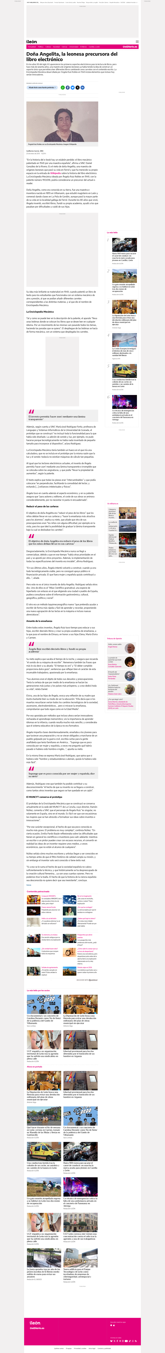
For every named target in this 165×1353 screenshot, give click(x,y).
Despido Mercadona (114, 2)
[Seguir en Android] (111, 1325)
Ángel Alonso (112, 647)
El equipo (69, 1348)
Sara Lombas (31, 1026)
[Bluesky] (73, 88)
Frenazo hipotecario (59, 2)
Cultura (48, 47)
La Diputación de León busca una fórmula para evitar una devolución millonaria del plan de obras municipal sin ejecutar (79, 1019)
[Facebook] (68, 88)
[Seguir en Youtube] (126, 1341)
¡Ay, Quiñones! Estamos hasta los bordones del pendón (114, 688)
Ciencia (64, 47)
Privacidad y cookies (80, 1348)
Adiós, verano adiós (114, 644)
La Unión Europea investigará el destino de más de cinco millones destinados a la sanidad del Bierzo (124, 351)
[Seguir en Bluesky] (111, 1341)
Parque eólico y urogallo (92, 2)
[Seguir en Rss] (136, 1341)
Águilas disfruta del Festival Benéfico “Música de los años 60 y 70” (113, 539)
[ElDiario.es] (130, 47)
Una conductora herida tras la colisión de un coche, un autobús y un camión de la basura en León (43, 1165)
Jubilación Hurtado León (132, 2)
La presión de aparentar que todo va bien (114, 660)
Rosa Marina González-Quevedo (114, 665)
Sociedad (56, 47)
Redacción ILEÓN (33, 1061)
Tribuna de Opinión (114, 638)
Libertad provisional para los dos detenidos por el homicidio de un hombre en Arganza (79, 1053)
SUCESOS (123, 2)
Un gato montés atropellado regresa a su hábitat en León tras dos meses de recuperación (43, 1201)
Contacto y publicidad (104, 1348)
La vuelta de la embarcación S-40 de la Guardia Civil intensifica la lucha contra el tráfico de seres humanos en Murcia (113, 526)
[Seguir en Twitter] (114, 1341)
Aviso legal (92, 1348)
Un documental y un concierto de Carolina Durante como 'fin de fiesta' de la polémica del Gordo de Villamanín (44, 1019)
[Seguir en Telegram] (120, 1341)
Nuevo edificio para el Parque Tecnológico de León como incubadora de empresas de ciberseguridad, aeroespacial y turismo (77, 1274)
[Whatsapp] (63, 88)
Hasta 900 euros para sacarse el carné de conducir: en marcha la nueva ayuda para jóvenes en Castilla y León (80, 1167)
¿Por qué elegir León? (115, 699)
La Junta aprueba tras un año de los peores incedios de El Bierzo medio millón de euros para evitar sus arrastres (43, 1273)
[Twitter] (78, 88)
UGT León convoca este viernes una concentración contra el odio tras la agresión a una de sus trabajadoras (80, 1236)
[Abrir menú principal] (137, 42)
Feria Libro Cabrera (103, 2)
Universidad (73, 47)
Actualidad (32, 47)
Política (40, 47)
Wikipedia (55, 173)
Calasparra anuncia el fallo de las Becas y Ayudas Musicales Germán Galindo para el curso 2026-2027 (113, 513)
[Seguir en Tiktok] (130, 1341)
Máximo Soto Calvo (114, 694)
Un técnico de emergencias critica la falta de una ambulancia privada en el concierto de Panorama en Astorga (80, 1202)
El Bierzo (83, 47)
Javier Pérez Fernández (112, 677)
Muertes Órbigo (81, 2)
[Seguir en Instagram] (123, 1341)
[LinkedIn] (82, 88)
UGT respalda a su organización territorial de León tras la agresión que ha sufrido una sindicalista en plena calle (42, 1055)
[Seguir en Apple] (114, 1325)
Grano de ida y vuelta (70, 2)
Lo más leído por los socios (38, 990)
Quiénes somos (59, 1348)
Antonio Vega (68, 1026)
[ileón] (42, 1322)
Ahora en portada (34, 1067)
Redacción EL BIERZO (34, 1279)
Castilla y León (94, 47)
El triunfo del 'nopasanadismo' (114, 673)
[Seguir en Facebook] (117, 1341)
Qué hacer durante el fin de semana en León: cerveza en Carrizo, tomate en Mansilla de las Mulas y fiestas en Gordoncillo (43, 1131)
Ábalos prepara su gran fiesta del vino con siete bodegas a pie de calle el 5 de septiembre (113, 552)
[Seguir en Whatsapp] (133, 1341)
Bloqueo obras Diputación (46, 2)
